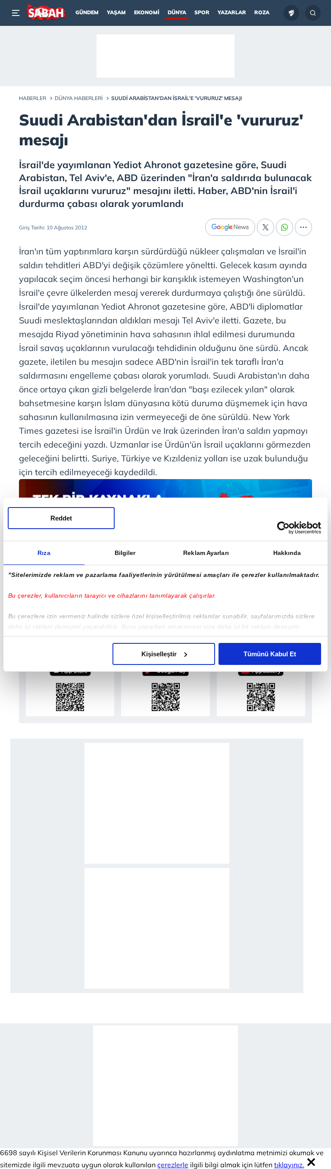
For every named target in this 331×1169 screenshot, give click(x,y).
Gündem (87, 12)
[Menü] (17, 13)
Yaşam (116, 12)
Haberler (32, 98)
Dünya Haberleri (79, 98)
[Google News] (230, 227)
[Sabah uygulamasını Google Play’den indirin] (165, 686)
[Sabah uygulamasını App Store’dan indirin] (70, 686)
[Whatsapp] (284, 227)
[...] (303, 227)
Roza (261, 12)
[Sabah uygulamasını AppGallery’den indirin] (261, 686)
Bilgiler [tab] (125, 552)
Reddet (61, 518)
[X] (265, 227)
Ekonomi (146, 12)
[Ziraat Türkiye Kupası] (291, 13)
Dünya (177, 12)
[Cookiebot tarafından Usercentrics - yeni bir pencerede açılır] (283, 527)
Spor (201, 12)
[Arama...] (313, 13)
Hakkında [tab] (287, 552)
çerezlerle (172, 1164)
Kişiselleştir (159, 654)
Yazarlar (232, 12)
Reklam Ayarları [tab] (206, 552)
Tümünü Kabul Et (270, 654)
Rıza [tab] (43, 552)
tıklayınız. (289, 1164)
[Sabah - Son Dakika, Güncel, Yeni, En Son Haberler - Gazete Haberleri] (45, 13)
